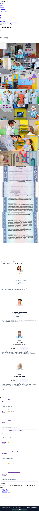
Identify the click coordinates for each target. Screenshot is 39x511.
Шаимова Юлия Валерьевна (19, 278)
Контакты (2, 16)
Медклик (9, 399)
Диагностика (2, 9)
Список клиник (5, 490)
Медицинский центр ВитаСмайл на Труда (15, 430)
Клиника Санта (10, 461)
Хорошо (19, 509)
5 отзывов (19, 340)
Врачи (1, 5)
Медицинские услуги (4, 11)
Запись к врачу (5, 489)
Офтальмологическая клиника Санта (14, 472)
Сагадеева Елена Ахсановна (19, 344)
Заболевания (16, 22)
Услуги (12, 22)
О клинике (16, 261)
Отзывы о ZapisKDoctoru (6, 497)
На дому (20, 263)
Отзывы (1, 18)
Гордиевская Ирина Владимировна (19, 312)
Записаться (2, 42)
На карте (1, 3)
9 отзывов (19, 308)
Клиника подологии (11, 409)
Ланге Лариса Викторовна (19, 376)
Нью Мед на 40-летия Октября (13, 451)
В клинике (16, 263)
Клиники (2, 7)
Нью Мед (9, 420)
